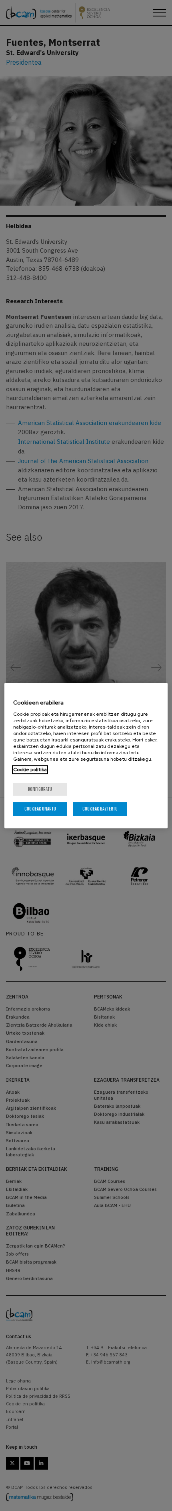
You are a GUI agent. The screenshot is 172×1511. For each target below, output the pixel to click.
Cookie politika (30, 769)
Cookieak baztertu (100, 809)
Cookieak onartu (40, 809)
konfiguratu (40, 789)
